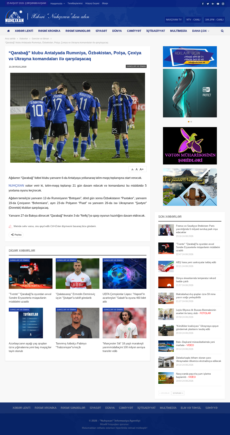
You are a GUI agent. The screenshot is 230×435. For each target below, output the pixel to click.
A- (133, 169)
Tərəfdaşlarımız (75, 3)
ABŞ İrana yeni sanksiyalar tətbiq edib (196, 262)
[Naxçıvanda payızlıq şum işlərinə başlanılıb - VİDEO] (166, 378)
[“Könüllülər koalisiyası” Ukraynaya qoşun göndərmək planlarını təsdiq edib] (166, 330)
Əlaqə (105, 3)
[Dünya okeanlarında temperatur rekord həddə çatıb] (166, 282)
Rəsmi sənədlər (78, 30)
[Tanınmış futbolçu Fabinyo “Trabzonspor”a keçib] (77, 323)
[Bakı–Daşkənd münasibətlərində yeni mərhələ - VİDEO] (166, 346)
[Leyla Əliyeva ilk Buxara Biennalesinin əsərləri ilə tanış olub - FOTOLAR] (166, 314)
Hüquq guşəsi (92, 3)
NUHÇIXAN (16, 185)
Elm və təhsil (191, 407)
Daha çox (199, 30)
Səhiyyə (211, 407)
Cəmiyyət (134, 30)
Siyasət (101, 30)
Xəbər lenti (24, 30)
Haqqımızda (56, 3)
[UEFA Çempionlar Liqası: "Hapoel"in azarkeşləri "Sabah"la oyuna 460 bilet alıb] (124, 273)
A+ (142, 169)
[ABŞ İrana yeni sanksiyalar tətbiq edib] (166, 266)
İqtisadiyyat (155, 30)
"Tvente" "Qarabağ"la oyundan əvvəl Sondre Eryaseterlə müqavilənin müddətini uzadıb (198, 247)
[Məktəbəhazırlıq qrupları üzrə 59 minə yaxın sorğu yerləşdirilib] (166, 298)
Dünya (117, 30)
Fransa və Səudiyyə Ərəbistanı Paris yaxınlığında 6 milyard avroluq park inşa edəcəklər (197, 229)
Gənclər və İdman (136, 66)
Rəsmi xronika (49, 30)
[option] (190, 93)
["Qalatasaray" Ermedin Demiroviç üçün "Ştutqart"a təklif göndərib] (77, 273)
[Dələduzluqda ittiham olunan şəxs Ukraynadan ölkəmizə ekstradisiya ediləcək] (166, 362)
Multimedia (178, 30)
